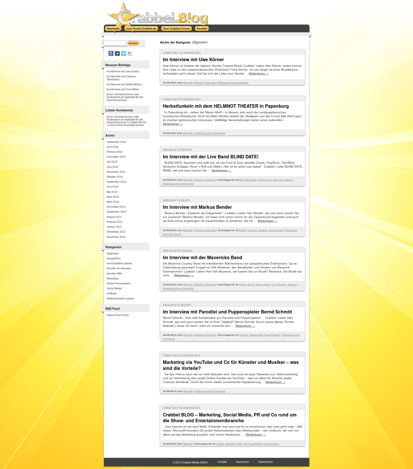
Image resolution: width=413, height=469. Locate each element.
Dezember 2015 (116, 156)
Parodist (243, 335)
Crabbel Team (170, 52)
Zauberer (263, 230)
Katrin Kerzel (169, 149)
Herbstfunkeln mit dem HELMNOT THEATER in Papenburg (226, 106)
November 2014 (116, 171)
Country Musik (246, 284)
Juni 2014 (112, 186)
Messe (288, 179)
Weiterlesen (259, 73)
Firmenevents (264, 179)
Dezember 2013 (116, 206)
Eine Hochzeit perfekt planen (127, 125)
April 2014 (113, 196)
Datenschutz (265, 461)
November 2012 (116, 236)
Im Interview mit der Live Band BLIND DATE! (211, 156)
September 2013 (116, 211)
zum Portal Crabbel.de (141, 28)
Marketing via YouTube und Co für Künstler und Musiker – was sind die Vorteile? (231, 365)
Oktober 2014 (115, 176)
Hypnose (252, 230)
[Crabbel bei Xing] (129, 54)
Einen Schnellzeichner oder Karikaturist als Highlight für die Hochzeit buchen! (125, 97)
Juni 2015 (112, 166)
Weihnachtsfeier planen (120, 298)
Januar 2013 (114, 226)
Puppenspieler (256, 335)
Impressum (242, 461)
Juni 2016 (112, 146)
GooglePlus (113, 258)
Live (281, 179)
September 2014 (116, 181)
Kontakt (202, 28)
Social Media (255, 443)
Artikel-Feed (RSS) (118, 315)
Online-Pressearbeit (118, 283)
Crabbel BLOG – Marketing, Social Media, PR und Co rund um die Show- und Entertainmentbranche (230, 417)
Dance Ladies (262, 284)
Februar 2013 (115, 221)
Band (241, 179)
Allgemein (188, 82)
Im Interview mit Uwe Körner (193, 59)
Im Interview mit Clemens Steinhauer (121, 78)
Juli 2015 (112, 161)
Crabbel (220, 443)
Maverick (281, 284)
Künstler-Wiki (114, 273)
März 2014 (113, 201)
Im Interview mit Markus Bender (197, 207)
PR (245, 443)
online (240, 443)
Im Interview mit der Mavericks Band (202, 257)
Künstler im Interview (205, 82)
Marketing (230, 443)
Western (292, 284)
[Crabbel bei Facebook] (111, 54)
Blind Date (250, 179)
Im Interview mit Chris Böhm (123, 89)
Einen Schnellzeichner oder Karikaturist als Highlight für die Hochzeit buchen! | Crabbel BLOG (126, 119)
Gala (275, 179)
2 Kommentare (271, 443)
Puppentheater (272, 335)
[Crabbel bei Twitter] (123, 54)
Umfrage (112, 293)
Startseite (113, 28)
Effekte (242, 230)
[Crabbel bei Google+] (117, 54)
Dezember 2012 (116, 231)
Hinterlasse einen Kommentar (233, 82)
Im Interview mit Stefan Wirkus (124, 84)
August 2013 (114, 216)
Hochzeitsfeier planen (119, 263)
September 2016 (116, 141)
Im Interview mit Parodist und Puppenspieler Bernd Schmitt (227, 311)
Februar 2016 (115, 151)
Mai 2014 (112, 191)
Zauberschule (276, 230)
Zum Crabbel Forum (176, 28)
